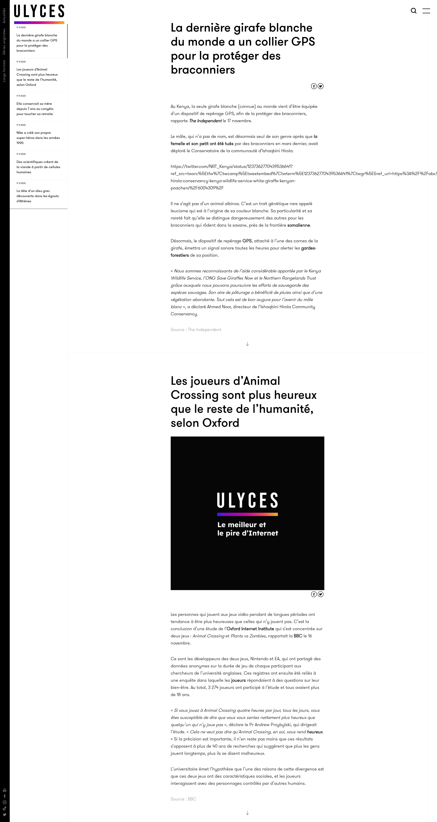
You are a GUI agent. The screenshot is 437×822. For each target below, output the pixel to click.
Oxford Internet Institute (250, 628)
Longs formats (4, 71)
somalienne (298, 225)
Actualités (4, 15)
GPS (247, 241)
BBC (298, 635)
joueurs (238, 680)
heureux (314, 731)
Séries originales (4, 41)
